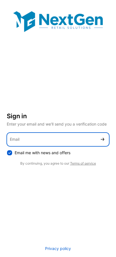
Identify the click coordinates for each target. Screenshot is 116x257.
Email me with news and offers (42, 152)
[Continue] (102, 139)
